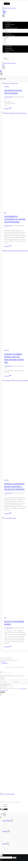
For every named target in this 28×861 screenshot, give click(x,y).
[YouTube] (5, 810)
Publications (6, 820)
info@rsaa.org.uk (5, 663)
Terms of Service (3, 690)
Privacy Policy (23, 688)
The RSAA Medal (8, 33)
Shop (4, 42)
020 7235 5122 (3, 661)
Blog (4, 40)
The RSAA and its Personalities (11, 28)
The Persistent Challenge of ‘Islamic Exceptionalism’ (15, 219)
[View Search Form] (3, 16)
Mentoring (5, 37)
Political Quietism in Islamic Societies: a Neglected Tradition (14, 486)
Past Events (6, 86)
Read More (7, 108)
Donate (4, 11)
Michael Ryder (8, 366)
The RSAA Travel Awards (10, 35)
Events (4, 29)
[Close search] (1, 855)
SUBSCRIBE (2, 692)
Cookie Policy (5, 806)
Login (6, 2)
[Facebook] (0, 810)
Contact (7, 51)
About (4, 843)
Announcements (8, 48)
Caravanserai (8, 26)
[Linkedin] (6, 810)
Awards (5, 831)
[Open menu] (3, 67)
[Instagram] (3, 810)
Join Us (5, 53)
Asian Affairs (7, 22)
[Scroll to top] (1, 814)
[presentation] (15, 83)
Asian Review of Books (9, 24)
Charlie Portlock (9, 97)
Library (5, 39)
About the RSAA (8, 46)
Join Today (7, 3)
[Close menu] (0, 817)
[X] (2, 810)
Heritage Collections (9, 50)
